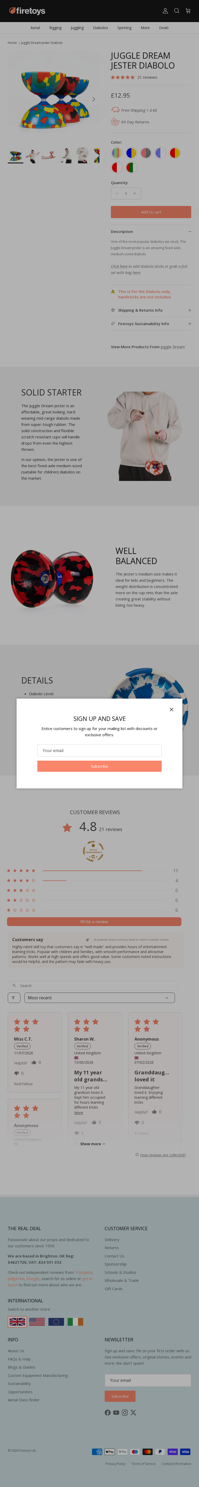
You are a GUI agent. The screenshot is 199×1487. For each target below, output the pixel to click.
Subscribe (99, 766)
